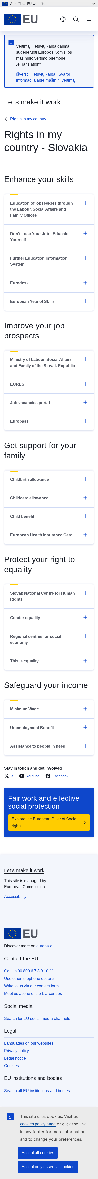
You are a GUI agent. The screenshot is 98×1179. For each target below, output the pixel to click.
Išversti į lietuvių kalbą (35, 74)
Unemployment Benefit (32, 727)
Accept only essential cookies (48, 1167)
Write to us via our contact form (31, 986)
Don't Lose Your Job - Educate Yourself (39, 237)
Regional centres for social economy (35, 639)
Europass (19, 421)
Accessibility (15, 896)
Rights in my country (28, 119)
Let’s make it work (24, 870)
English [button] (63, 19)
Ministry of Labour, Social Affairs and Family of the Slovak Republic (42, 362)
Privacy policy (16, 1051)
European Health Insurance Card (41, 535)
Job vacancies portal (30, 403)
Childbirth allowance (29, 479)
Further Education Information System (39, 261)
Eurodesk (19, 283)
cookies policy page (38, 1124)
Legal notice (15, 1058)
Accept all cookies (38, 1153)
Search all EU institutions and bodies (37, 1091)
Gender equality (25, 618)
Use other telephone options (29, 978)
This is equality (24, 661)
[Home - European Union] (30, 19)
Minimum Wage (24, 709)
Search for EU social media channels (37, 1018)
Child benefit (22, 516)
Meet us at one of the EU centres (33, 993)
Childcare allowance (29, 498)
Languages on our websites (28, 1043)
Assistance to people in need (37, 746)
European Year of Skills (32, 301)
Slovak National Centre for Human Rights (42, 596)
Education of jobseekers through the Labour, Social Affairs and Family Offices (41, 209)
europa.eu (45, 946)
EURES (17, 384)
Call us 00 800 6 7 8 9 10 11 (29, 971)
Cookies (11, 1066)
